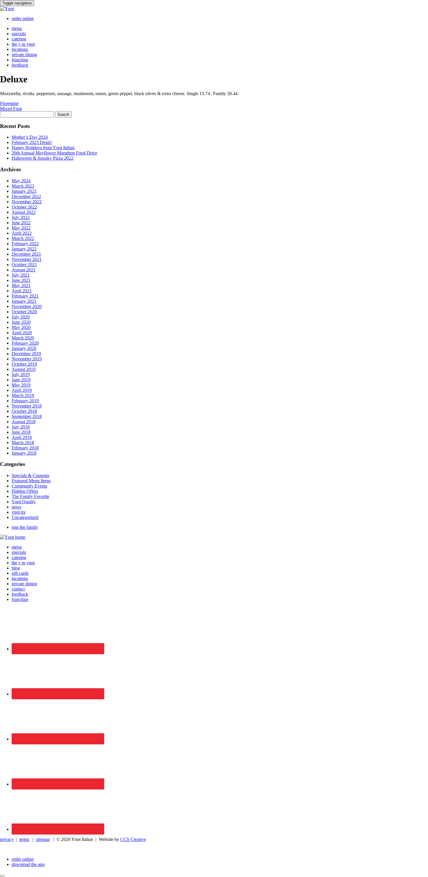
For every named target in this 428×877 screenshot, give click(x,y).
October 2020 (24, 311)
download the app (28, 864)
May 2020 (21, 327)
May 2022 (21, 227)
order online (23, 18)
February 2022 (25, 243)
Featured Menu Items (31, 480)
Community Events (29, 485)
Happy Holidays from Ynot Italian (43, 147)
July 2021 (21, 275)
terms (24, 839)
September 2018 (27, 416)
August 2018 (24, 421)
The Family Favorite (30, 496)
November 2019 (27, 358)
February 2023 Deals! (32, 142)
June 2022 (21, 222)
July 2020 (21, 316)
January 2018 (24, 453)
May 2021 (21, 285)
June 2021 (21, 280)
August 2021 (24, 269)
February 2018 (25, 447)
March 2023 (23, 186)
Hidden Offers (25, 491)
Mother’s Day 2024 (30, 137)
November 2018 (27, 405)
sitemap (43, 839)
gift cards (20, 573)
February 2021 (25, 295)
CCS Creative (133, 839)
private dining (24, 54)
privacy (7, 839)
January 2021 (24, 301)
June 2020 (21, 322)
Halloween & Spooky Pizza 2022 (42, 158)
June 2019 (21, 379)
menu (17, 28)
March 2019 (23, 395)
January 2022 (24, 248)
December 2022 (26, 196)
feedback (20, 65)
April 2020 (22, 332)
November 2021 (27, 259)
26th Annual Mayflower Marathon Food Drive (54, 152)
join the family (25, 527)
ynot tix (19, 512)
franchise (20, 59)
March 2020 (23, 337)
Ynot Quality (24, 501)
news (16, 506)
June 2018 (21, 432)
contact (18, 588)
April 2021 (22, 290)
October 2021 (24, 264)
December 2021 (26, 254)
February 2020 (25, 343)
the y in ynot (23, 44)
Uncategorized (25, 517)
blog (16, 567)
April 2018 (22, 437)
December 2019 (26, 353)
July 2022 (21, 217)
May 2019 (21, 385)
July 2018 (21, 426)
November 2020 (27, 306)
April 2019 (22, 390)
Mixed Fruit (11, 108)
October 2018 (24, 411)
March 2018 (23, 442)
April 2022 (22, 233)
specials (19, 33)
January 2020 (24, 348)
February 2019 (25, 400)
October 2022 (24, 206)
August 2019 (24, 369)
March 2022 (23, 238)
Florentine (9, 103)
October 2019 (24, 364)
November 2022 (27, 201)
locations (20, 49)
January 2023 (24, 191)
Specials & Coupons (30, 475)
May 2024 (21, 180)
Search (63, 114)
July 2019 (21, 374)
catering (19, 38)
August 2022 (24, 212)
